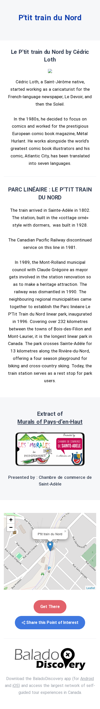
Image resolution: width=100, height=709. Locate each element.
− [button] (11, 527)
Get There (49, 606)
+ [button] (11, 519)
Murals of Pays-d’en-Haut (49, 422)
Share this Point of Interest (52, 622)
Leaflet (90, 588)
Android (87, 678)
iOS (16, 685)
